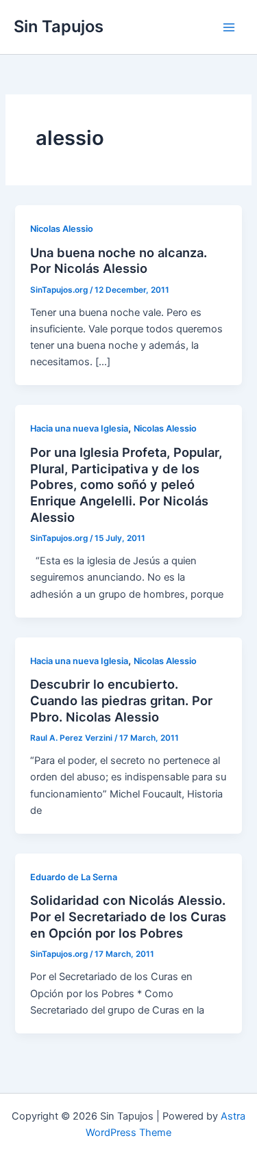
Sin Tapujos (58, 26)
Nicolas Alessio (61, 229)
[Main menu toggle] (229, 27)
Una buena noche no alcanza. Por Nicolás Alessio (118, 260)
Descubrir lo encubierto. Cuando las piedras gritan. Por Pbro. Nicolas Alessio (121, 700)
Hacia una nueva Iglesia (79, 428)
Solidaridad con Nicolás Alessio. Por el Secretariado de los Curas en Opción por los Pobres (128, 916)
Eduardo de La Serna (73, 877)
